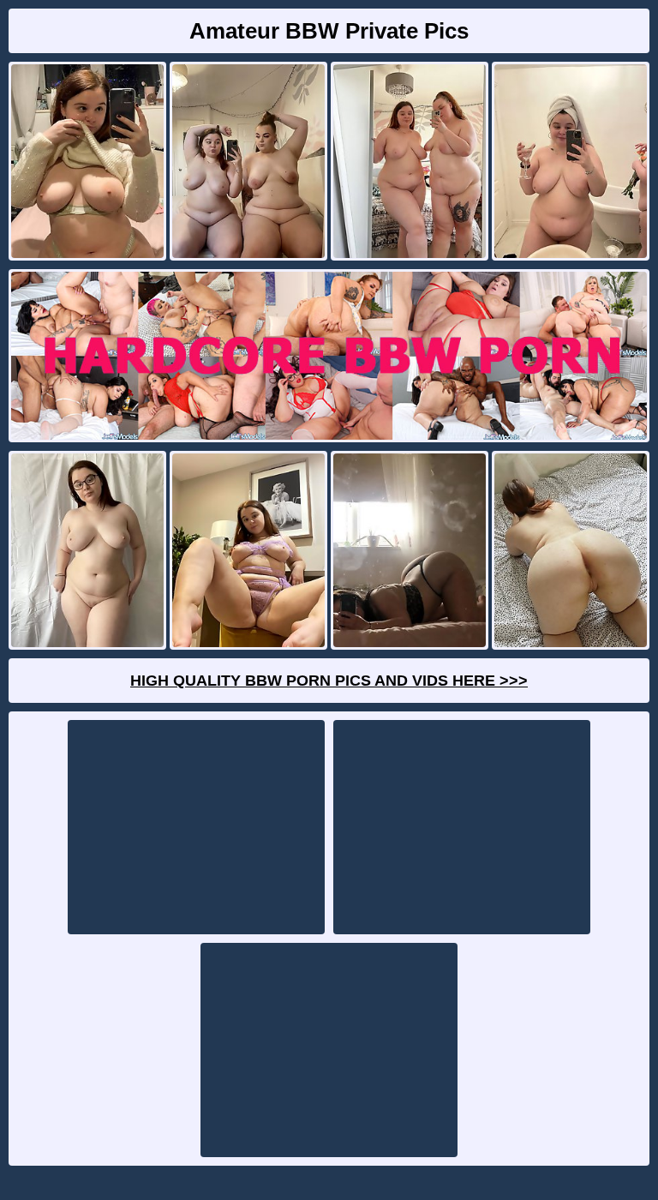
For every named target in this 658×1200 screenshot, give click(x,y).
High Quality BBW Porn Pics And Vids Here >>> (329, 680)
